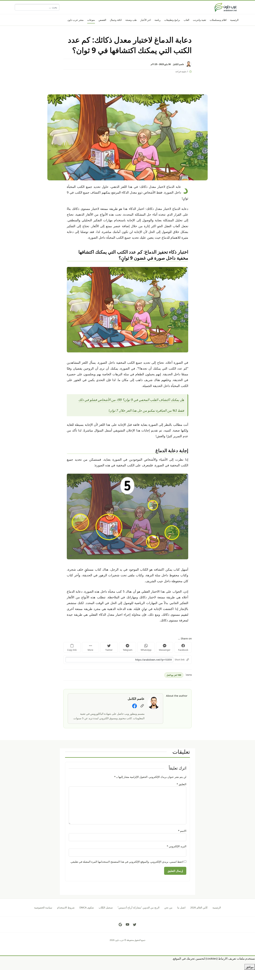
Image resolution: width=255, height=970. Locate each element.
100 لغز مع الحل (174, 675)
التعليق (181, 784)
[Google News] (120, 924)
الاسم (182, 830)
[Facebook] (134, 706)
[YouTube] (127, 924)
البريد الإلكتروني (176, 846)
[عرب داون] (226, 7)
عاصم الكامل (178, 64)
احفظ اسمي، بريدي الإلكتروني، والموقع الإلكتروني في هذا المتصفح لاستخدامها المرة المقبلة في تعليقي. (126, 861)
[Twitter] (134, 924)
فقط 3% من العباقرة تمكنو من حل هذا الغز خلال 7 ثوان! (146, 410)
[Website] (142, 706)
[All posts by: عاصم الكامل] (153, 702)
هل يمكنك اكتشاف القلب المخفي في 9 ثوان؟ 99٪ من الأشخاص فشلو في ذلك (131, 400)
